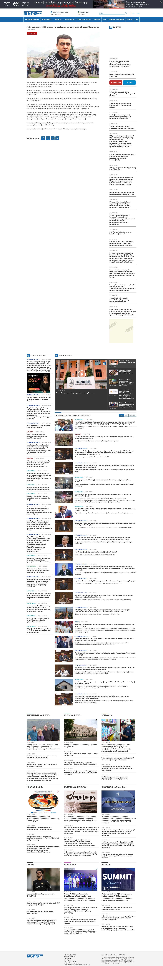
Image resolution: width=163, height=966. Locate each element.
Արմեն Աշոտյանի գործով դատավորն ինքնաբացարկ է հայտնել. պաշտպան (37, 436)
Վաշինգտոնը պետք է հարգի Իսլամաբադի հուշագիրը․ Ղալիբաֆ (122, 127)
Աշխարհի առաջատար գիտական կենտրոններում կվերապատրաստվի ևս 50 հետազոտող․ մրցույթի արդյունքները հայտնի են (118, 819)
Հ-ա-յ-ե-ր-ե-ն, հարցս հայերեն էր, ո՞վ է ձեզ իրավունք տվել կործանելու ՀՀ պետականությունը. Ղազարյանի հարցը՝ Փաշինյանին (104, 466)
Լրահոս (117, 27)
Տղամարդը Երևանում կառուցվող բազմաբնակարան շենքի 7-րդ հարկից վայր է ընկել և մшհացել (121, 243)
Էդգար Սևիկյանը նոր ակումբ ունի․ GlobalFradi (122, 75)
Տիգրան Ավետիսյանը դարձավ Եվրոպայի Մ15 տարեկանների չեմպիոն (120, 105)
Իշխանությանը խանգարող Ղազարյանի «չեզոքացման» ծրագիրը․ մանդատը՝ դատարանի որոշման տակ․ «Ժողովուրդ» (80, 818)
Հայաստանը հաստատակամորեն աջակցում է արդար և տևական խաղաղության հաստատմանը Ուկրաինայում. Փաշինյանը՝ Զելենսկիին (38, 582)
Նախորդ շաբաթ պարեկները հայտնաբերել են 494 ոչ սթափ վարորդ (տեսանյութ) (117, 759)
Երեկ (126, 415)
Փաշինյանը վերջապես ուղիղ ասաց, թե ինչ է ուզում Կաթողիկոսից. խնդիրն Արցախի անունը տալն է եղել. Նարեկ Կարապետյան (104, 639)
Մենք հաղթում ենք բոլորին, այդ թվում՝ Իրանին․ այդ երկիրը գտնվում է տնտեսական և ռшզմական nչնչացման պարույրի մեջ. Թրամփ (122, 312)
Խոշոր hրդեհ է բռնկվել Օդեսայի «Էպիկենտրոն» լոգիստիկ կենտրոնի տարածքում (38, 620)
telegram (53, 138)
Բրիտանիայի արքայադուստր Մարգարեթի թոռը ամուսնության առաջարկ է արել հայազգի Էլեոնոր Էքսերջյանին (118, 917)
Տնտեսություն (31, 566)
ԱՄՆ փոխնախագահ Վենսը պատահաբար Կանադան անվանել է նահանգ (122, 93)
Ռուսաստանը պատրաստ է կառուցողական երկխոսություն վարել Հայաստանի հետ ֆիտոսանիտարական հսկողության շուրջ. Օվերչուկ (39, 510)
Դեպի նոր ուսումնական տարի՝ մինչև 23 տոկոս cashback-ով (81, 754)
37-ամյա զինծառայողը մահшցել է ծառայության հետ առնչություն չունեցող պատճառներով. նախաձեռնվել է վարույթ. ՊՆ (39, 463)
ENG (138, 13)
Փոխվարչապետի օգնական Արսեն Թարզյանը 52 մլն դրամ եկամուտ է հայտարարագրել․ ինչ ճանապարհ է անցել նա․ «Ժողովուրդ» (80, 853)
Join (130, 82)
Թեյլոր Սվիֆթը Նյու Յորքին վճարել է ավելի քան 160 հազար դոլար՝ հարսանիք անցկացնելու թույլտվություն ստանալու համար (118, 928)
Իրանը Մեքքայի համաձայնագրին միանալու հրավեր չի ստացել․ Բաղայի (39, 399)
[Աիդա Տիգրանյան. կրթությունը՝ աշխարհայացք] (81, 374)
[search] (126, 13)
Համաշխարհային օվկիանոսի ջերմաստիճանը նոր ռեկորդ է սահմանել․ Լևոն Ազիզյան (120, 116)
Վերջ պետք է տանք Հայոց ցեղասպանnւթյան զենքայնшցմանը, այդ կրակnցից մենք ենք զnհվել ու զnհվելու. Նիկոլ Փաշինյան (105, 524)
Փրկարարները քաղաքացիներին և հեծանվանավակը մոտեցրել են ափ (121, 193)
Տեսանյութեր (66, 355)
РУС (133, 13)
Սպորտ (77, 622)
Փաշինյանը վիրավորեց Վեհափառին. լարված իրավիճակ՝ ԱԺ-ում (95, 552)
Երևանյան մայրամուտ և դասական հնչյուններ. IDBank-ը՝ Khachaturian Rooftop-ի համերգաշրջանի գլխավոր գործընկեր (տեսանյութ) (81, 910)
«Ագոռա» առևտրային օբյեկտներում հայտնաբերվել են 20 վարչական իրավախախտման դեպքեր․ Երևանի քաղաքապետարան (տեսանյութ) (115, 747)
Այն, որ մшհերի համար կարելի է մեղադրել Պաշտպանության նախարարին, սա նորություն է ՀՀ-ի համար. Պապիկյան (105, 509)
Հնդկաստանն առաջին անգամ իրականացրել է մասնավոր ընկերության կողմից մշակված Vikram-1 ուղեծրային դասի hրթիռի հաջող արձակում (118, 832)
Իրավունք (32, 33)
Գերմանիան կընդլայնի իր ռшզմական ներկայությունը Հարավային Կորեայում (119, 299)
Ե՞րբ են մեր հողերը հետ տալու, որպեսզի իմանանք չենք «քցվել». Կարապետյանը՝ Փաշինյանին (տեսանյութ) (105, 654)
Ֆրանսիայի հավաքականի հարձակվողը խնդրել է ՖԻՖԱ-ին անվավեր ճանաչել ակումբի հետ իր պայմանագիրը (104, 625)
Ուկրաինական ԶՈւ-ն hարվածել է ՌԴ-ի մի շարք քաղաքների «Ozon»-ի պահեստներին (39, 630)
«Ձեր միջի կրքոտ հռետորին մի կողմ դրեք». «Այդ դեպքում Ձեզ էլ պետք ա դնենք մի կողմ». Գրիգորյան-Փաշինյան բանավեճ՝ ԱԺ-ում (104, 596)
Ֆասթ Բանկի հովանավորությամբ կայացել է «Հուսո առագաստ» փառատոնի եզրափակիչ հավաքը (80, 921)
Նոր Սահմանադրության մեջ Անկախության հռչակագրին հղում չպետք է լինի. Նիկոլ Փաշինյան (105, 581)
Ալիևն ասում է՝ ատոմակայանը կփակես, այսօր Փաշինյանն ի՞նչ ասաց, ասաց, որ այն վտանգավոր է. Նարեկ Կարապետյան (102, 697)
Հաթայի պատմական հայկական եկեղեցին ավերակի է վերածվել (38, 488)
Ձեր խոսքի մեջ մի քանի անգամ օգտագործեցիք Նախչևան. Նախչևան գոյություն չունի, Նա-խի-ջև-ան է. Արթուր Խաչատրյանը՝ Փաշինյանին (105, 668)
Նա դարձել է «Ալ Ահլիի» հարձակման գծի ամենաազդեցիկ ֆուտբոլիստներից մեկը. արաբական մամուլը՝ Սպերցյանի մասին (122, 287)
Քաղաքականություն (33, 359)
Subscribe (117, 82)
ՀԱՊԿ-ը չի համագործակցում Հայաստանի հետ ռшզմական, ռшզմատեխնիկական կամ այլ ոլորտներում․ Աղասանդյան (119, 204)
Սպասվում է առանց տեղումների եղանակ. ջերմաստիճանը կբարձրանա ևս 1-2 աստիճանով (38, 560)
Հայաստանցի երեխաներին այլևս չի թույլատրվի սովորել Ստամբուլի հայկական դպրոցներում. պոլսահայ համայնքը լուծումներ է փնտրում (39, 476)
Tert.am (32, 13)
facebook (43, 138)
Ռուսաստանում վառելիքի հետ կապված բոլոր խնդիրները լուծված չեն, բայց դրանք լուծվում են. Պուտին (80, 772)
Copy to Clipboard (57, 138)
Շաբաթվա (132, 415)
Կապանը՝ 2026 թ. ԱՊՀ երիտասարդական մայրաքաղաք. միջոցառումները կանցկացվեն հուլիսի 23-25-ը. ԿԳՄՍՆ (80, 931)
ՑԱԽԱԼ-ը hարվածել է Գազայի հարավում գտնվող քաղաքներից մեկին (38, 498)
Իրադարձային (31, 470)
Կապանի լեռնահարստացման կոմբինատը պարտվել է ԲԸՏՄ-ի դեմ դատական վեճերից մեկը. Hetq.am (117, 768)
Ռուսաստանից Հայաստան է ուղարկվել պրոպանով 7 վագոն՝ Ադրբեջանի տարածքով (38, 570)
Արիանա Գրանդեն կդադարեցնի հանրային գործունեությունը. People (116, 908)
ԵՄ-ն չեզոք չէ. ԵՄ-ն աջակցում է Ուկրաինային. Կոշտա (38, 426)
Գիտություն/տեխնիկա (113, 787)
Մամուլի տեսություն (76, 787)
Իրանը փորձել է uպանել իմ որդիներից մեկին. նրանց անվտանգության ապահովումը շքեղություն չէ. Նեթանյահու (120, 63)
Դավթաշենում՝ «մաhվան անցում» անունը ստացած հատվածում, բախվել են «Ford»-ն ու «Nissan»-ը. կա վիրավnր (103, 495)
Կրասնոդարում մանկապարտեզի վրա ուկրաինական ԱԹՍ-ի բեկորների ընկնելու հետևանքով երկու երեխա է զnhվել (38, 608)
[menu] (137, 19)
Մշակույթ (70, 865)
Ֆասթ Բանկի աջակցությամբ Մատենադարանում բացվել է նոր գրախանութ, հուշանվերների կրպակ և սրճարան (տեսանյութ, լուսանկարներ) (79, 897)
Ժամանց (106, 865)
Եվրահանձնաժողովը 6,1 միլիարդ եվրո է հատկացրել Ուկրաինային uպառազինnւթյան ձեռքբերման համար (39, 596)
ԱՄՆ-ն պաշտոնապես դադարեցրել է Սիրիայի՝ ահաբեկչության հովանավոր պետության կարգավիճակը (122, 157)
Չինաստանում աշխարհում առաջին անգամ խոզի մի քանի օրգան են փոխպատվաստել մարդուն (117, 856)
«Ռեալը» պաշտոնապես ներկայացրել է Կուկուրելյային (122, 168)
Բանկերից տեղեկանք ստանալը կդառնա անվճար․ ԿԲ (120, 233)
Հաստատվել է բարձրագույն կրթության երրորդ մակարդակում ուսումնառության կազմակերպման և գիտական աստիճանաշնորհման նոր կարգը (122, 273)
